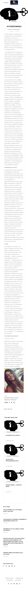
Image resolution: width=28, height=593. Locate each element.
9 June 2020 (8, 491)
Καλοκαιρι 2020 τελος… (13, 435)
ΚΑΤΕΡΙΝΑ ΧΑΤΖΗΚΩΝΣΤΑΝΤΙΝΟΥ (14, 29)
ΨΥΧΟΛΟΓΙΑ (14, 21)
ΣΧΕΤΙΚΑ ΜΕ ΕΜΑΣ (9, 578)
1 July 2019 (11, 31)
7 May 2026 (5, 522)
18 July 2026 (5, 513)
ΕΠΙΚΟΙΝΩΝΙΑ (10, 580)
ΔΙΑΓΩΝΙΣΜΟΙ (18, 580)
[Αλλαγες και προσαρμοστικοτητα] (14, 450)
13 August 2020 (9, 466)
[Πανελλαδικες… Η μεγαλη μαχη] (14, 476)
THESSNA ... (10, 432)
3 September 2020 (10, 440)
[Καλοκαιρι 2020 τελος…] (14, 426)
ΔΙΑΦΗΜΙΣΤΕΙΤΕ (19, 578)
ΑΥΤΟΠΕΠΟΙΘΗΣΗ (9, 398)
